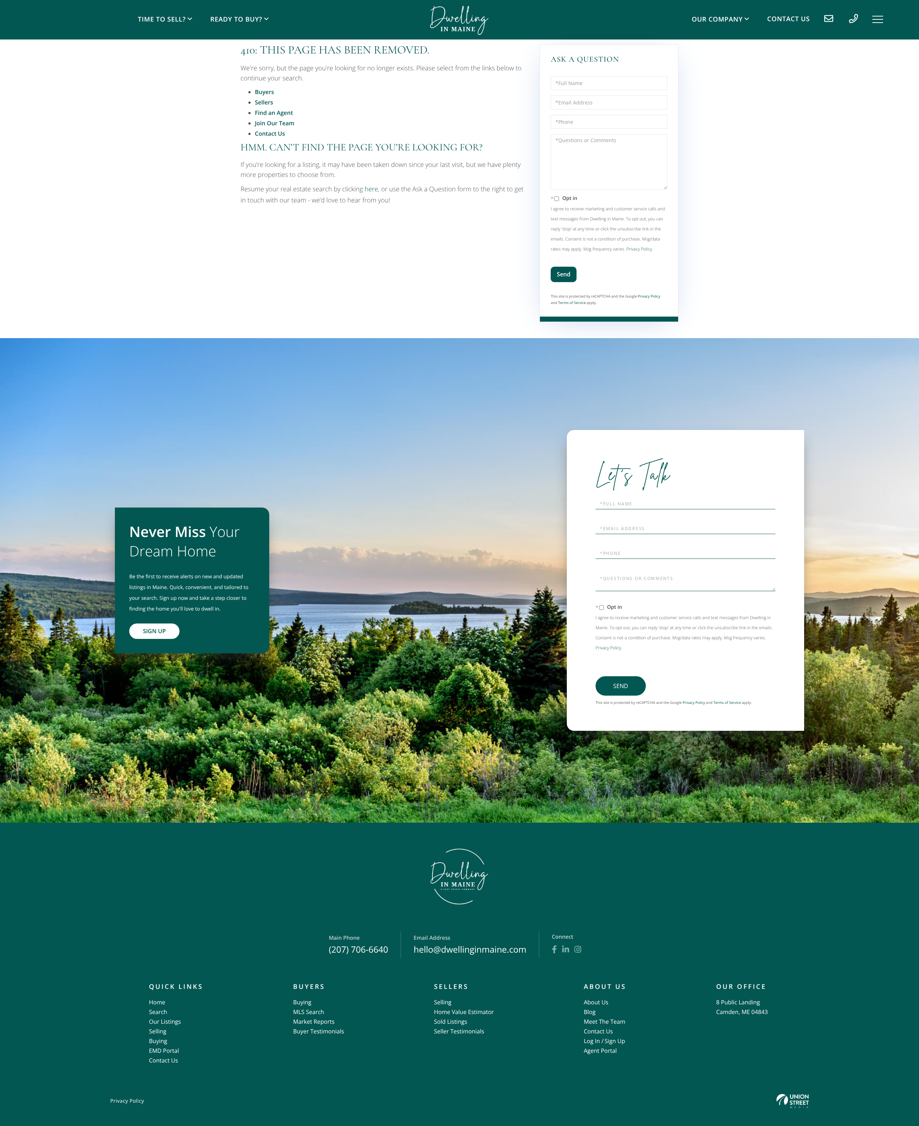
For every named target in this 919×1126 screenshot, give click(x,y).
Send (563, 274)
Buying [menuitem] (158, 1041)
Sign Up (154, 631)
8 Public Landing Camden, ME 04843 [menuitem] (742, 1007)
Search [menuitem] (158, 1012)
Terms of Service (572, 302)
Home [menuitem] (157, 1002)
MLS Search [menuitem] (308, 1012)
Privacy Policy (639, 249)
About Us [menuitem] (596, 1002)
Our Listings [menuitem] (165, 1021)
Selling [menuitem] (157, 1031)
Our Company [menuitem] (717, 19)
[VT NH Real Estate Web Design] (792, 1101)
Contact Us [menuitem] (788, 19)
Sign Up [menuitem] (615, 1041)
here (371, 189)
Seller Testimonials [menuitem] (459, 1031)
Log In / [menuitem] (593, 1041)
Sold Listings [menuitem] (450, 1021)
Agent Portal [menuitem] (600, 1051)
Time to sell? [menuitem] (162, 19)
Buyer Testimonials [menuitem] (318, 1031)
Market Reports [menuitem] (314, 1021)
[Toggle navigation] (877, 19)
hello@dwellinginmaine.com (470, 945)
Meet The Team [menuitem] (604, 1021)
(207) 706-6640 (358, 945)
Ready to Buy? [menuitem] (236, 19)
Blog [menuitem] (590, 1012)
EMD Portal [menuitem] (164, 1051)
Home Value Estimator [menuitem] (464, 1012)
